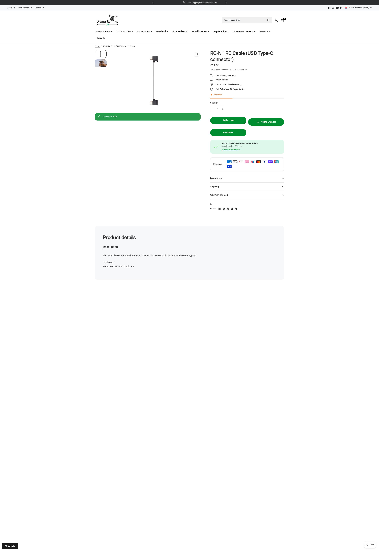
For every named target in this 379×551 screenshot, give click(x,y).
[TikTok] (341, 8)
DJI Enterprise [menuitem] (124, 31)
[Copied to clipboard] (236, 209)
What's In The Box (219, 195)
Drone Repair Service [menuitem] (243, 31)
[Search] (268, 20)
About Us (11, 8)
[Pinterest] (228, 209)
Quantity (213, 103)
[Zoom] (196, 54)
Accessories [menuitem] (143, 31)
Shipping (224, 69)
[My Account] (276, 20)
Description (216, 178)
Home (97, 46)
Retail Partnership (25, 8)
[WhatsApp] (232, 209)
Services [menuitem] (264, 31)
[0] (281, 20)
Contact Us (39, 8)
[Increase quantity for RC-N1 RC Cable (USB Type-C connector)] (222, 109)
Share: (213, 209)
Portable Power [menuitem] (199, 31)
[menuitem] (11, 8)
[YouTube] (337, 8)
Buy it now (228, 132)
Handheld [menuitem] (161, 31)
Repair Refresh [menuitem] (221, 31)
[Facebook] (329, 8)
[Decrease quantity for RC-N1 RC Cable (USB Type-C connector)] (212, 109)
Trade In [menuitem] (101, 38)
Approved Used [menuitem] (179, 31)
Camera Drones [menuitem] (102, 31)
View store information (231, 150)
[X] (223, 209)
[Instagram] (333, 8)
